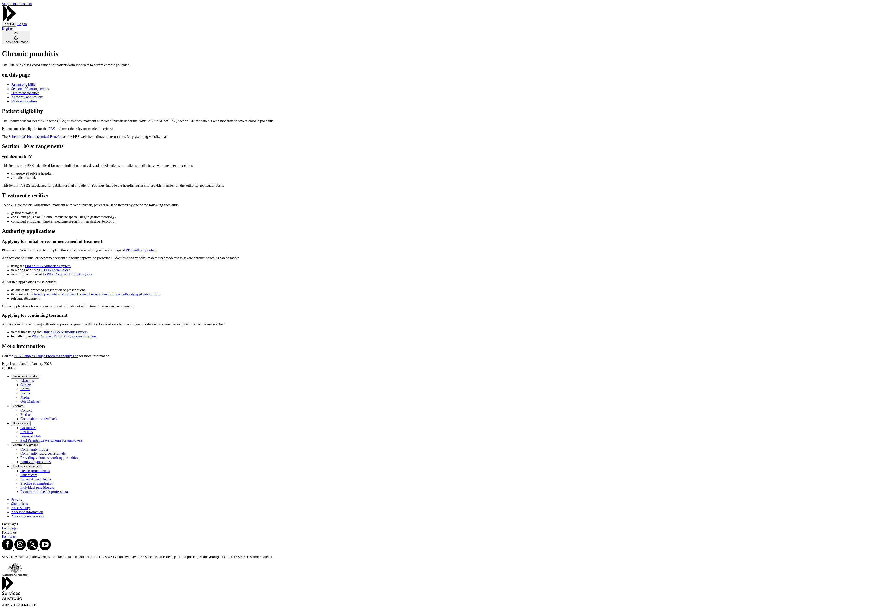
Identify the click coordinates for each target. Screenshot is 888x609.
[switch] (16, 37)
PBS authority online (141, 250)
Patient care (28, 475)
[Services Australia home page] (9, 20)
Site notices (19, 504)
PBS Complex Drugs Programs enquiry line (64, 336)
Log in (22, 24)
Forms (25, 389)
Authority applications (27, 97)
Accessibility (20, 508)
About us (27, 381)
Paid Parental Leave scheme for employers (51, 440)
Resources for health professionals (45, 492)
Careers (25, 385)
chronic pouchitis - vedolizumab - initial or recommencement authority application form (95, 294)
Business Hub (30, 436)
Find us (25, 415)
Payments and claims (35, 479)
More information (24, 101)
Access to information (27, 512)
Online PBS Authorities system (48, 266)
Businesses (21, 423)
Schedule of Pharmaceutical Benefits (35, 137)
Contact (18, 406)
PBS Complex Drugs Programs (69, 274)
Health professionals (26, 466)
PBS (51, 129)
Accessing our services (27, 516)
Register (8, 29)
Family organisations (35, 462)
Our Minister (29, 401)
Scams (25, 393)
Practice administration (36, 483)
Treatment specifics (25, 93)
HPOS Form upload (56, 270)
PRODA (26, 432)
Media (25, 397)
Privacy (16, 499)
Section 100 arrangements (30, 89)
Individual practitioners (37, 487)
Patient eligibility (23, 85)
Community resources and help (43, 453)
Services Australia (25, 376)
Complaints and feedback (38, 419)
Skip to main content (17, 4)
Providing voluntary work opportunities (49, 458)
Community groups (25, 445)
